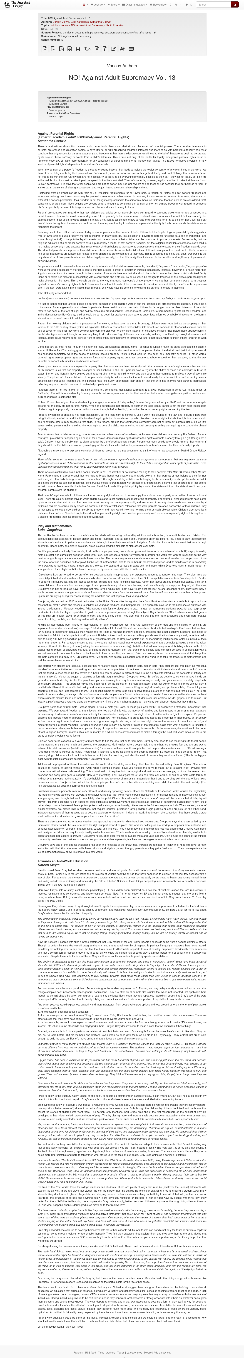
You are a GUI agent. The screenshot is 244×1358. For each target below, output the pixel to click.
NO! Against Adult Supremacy (87, 25)
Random (78, 1352)
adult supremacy (60, 25)
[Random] (181, 4)
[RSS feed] (175, 4)
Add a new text (162, 1352)
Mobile (148, 1352)
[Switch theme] (191, 4)
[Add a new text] (186, 4)
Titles (101, 1352)
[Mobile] (170, 4)
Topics (121, 1352)
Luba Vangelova (80, 21)
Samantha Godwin (100, 21)
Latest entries (134, 1352)
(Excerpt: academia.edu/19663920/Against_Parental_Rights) (77, 100)
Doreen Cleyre (61, 21)
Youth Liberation (115, 25)
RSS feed (90, 1352)
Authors (110, 1352)
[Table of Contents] (85, 4)
